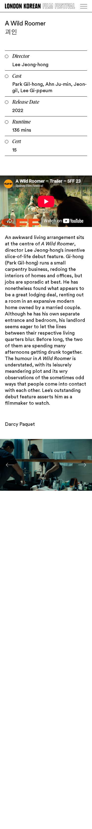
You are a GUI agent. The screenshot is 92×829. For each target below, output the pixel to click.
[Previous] (9, 465)
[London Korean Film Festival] (40, 6)
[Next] (82, 465)
